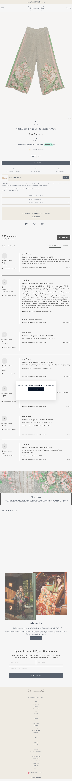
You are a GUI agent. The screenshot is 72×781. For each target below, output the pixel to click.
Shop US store (36, 389)
